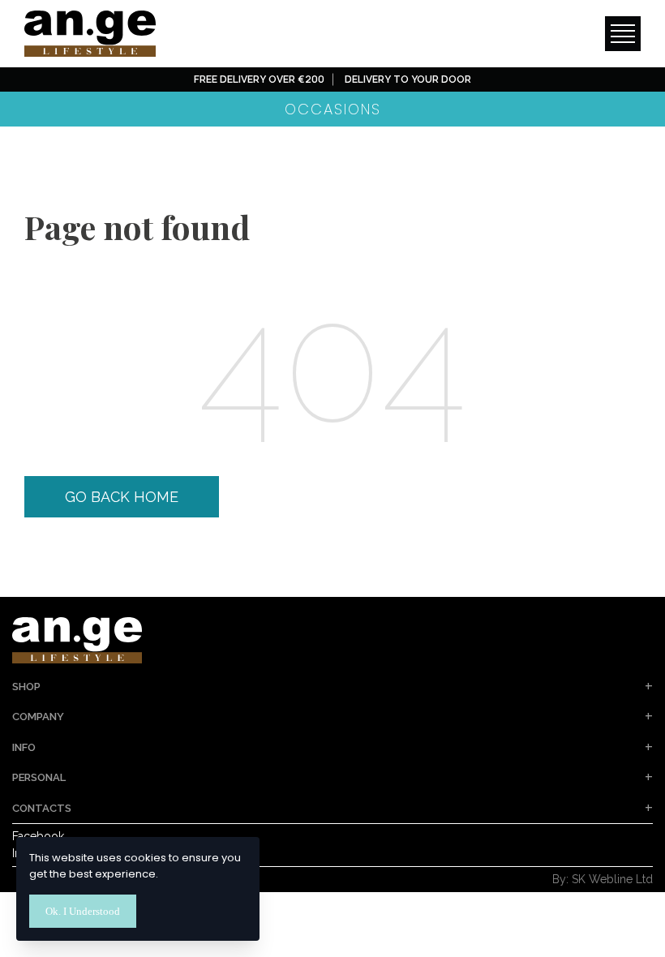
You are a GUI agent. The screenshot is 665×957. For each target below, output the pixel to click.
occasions (333, 109)
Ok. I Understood (82, 911)
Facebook (38, 836)
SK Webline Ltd (612, 879)
